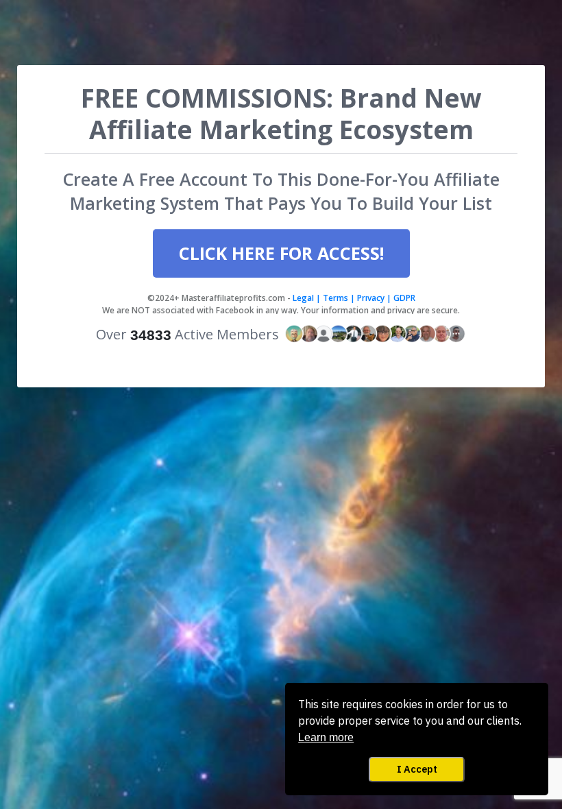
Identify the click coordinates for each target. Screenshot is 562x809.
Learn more (326, 737)
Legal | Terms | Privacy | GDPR (353, 298)
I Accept (417, 768)
